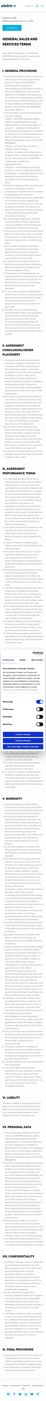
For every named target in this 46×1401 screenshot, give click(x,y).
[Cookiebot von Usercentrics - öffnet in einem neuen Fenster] (32, 653)
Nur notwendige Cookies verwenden (23, 746)
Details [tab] (23, 660)
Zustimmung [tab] (8, 660)
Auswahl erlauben (23, 740)
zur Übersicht (12, 27)
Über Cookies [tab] (37, 660)
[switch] (39, 709)
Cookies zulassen (23, 734)
